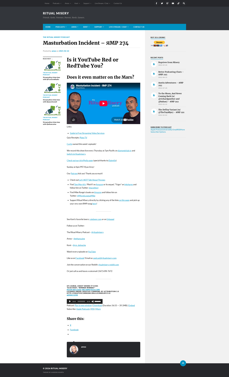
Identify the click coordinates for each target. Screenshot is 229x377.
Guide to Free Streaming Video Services (87, 133)
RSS (92, 309)
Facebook (79, 258)
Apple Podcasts (83, 309)
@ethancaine (79, 238)
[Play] (70, 301)
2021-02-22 (64, 51)
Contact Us (118, 3)
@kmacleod (72, 295)
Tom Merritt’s (80, 184)
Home (47, 3)
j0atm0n (112, 160)
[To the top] (183, 363)
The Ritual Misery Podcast (56, 37)
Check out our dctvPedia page (80, 160)
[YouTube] (173, 3)
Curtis (69, 144)
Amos (67, 3)
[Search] (184, 3)
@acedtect (93, 188)
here (94, 203)
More (98, 309)
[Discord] (178, 3)
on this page (124, 200)
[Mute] (93, 301)
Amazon (99, 184)
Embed (132, 305)
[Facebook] (156, 3)
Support (86, 3)
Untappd (110, 219)
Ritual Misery (56, 13)
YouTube (92, 251)
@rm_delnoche (79, 245)
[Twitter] (162, 3)
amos (54, 51)
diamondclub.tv (124, 150)
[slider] (98, 301)
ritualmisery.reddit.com (108, 264)
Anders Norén (57, 372)
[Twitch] (167, 3)
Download (97, 305)
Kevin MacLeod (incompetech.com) (83, 290)
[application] (85, 301)
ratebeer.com (95, 219)
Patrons (74, 173)
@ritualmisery (97, 232)
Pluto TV (83, 137)
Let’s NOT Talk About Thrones (92, 180)
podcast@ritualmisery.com (105, 258)
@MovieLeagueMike (86, 196)
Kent (76, 3)
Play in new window (83, 305)
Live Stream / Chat (101, 3)
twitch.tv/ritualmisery (76, 154)
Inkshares (128, 184)
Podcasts (56, 3)
